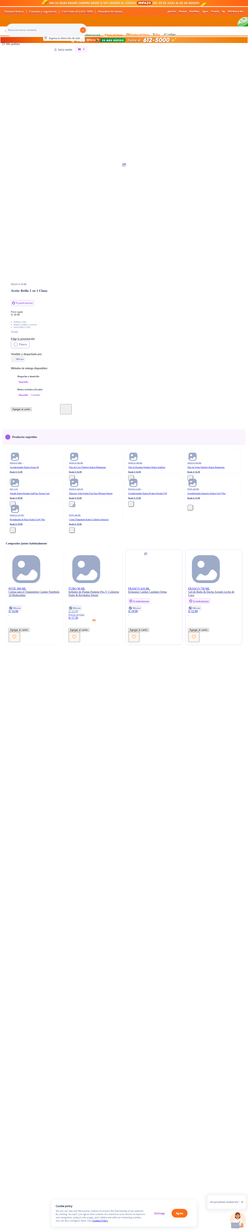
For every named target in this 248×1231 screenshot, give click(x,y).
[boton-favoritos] (66, 409)
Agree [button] (179, 1213)
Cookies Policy (100, 1220)
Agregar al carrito (21, 409)
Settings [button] (159, 1213)
